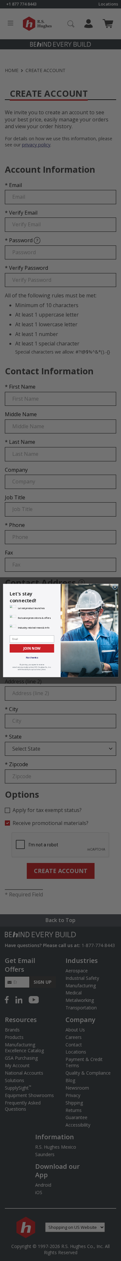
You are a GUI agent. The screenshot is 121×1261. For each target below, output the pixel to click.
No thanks (32, 657)
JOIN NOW (31, 648)
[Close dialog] (115, 587)
